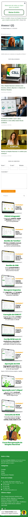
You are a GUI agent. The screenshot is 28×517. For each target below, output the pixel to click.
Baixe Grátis (14, 12)
